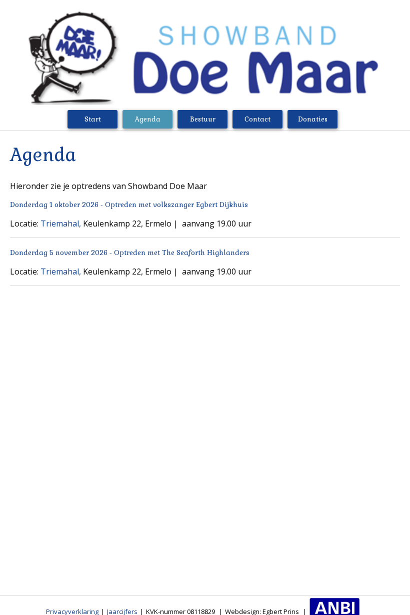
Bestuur (203, 119)
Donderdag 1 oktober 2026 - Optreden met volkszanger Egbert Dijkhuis (129, 204)
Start (92, 119)
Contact (257, 119)
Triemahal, (60, 223)
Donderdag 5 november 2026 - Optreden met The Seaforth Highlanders (130, 252)
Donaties (313, 119)
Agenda (147, 119)
